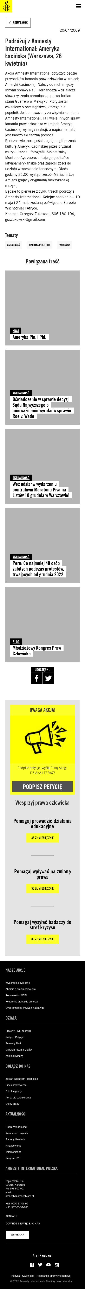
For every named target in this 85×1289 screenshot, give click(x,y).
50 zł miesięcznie (42, 888)
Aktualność (13, 245)
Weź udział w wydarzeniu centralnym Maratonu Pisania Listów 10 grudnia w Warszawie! (41, 489)
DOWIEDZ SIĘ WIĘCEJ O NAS (23, 1223)
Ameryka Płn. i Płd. (39, 245)
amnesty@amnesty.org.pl (20, 1196)
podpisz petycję (42, 786)
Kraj (16, 331)
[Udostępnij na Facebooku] (36, 678)
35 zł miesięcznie (42, 838)
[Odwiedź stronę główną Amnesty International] (6, 6)
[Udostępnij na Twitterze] (48, 678)
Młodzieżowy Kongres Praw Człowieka (37, 651)
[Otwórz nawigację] (79, 6)
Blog (16, 642)
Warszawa (64, 245)
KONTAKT (11, 1216)
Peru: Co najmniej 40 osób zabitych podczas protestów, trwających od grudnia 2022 (38, 568)
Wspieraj (17, 1234)
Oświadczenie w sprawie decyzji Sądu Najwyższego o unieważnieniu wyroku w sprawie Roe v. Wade (42, 407)
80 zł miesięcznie (42, 939)
